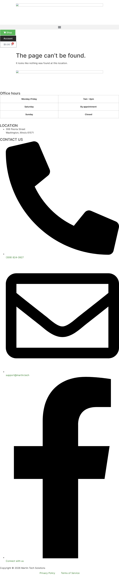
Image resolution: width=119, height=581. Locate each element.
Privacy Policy (47, 573)
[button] (59, 27)
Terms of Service (70, 573)
